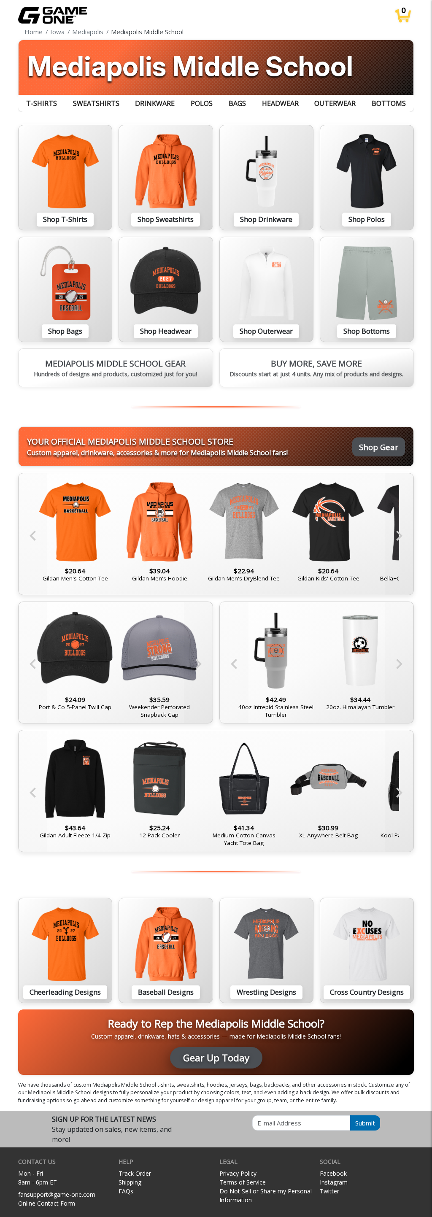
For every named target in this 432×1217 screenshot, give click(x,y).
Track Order (135, 1173)
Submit (365, 1123)
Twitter (329, 1191)
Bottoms (389, 103)
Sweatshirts (96, 103)
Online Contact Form (46, 1203)
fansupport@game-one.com (56, 1194)
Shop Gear (378, 447)
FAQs (126, 1191)
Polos (202, 103)
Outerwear (335, 103)
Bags (237, 103)
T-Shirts (41, 103)
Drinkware (155, 103)
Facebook (333, 1173)
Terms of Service (242, 1182)
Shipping (130, 1182)
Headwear (280, 103)
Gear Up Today (216, 1057)
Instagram (334, 1182)
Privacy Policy (237, 1173)
